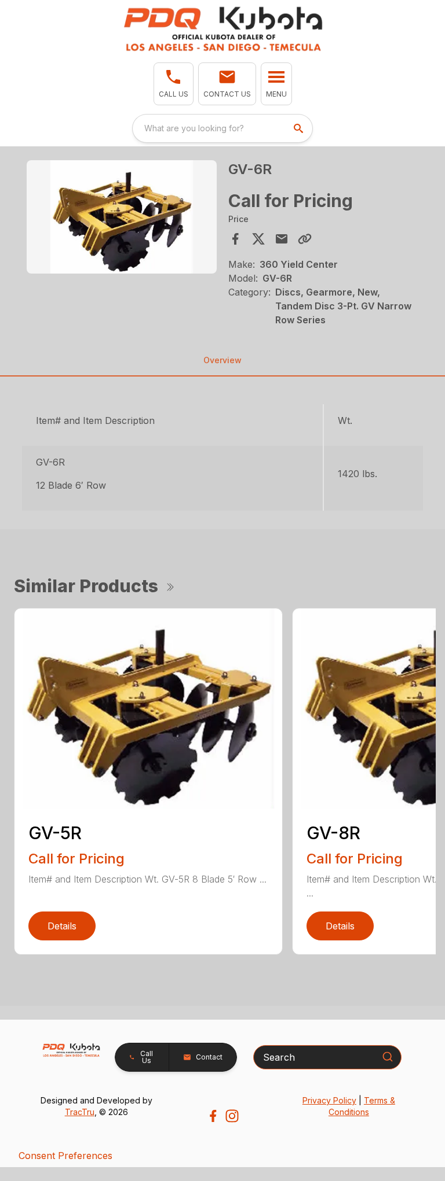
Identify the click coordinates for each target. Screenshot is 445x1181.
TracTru (79, 1112)
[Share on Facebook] (235, 239)
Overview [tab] (222, 360)
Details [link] (62, 926)
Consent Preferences (65, 1155)
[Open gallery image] (122, 217)
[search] (299, 128)
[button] (174, 83)
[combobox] (222, 128)
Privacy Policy (329, 1100)
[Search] (387, 1056)
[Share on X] (258, 239)
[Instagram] (232, 1116)
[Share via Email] (282, 239)
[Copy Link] (305, 239)
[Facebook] (213, 1116)
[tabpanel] (122, 219)
